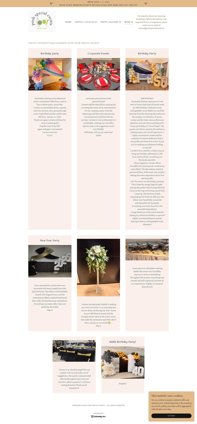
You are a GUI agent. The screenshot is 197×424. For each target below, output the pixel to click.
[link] (42, 22)
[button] (86, 22)
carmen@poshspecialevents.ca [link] (151, 28)
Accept (171, 416)
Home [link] (68, 22)
